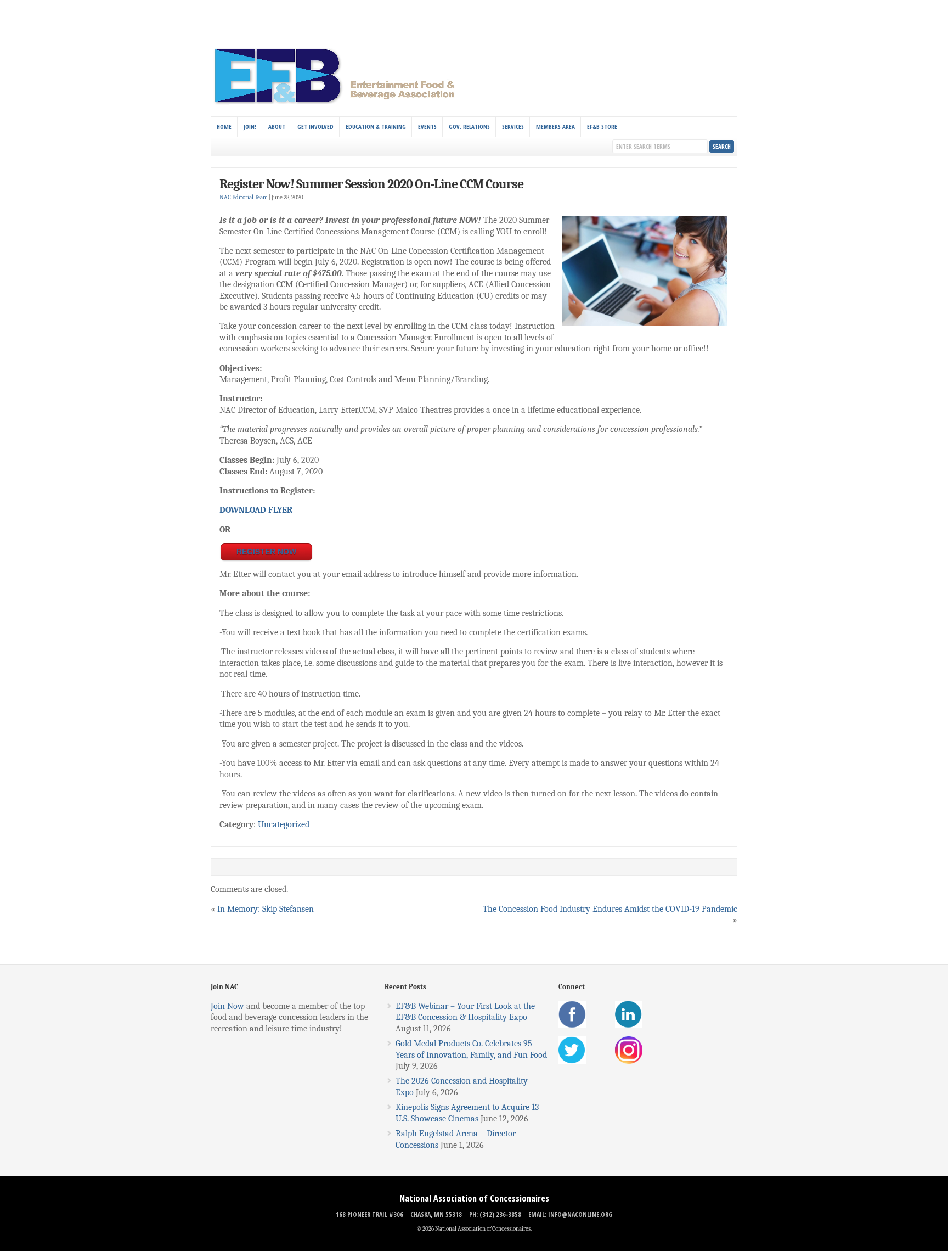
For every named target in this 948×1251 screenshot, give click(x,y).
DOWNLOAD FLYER (255, 510)
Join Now (227, 1006)
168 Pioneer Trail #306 (369, 1214)
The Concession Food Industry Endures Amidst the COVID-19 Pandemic (610, 909)
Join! (250, 126)
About (276, 126)
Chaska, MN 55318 (436, 1214)
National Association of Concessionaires (474, 1198)
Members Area (555, 126)
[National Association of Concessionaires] (341, 103)
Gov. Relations (469, 126)
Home (224, 126)
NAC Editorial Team (243, 197)
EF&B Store (602, 126)
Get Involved (315, 126)
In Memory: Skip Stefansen (265, 909)
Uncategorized (283, 824)
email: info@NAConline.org (570, 1214)
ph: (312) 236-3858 (495, 1214)
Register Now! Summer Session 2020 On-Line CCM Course (371, 184)
